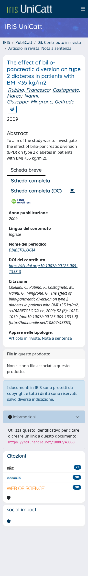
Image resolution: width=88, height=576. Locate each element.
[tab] (72, 191)
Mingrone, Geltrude (52, 102)
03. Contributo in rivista (59, 42)
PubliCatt (23, 42)
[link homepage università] (29, 9)
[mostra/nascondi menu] (83, 8)
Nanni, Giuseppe (23, 99)
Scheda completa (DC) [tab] (36, 191)
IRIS (6, 42)
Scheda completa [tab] (30, 180)
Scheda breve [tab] (26, 170)
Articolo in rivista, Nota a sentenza (39, 48)
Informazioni (23, 416)
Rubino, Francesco (28, 90)
